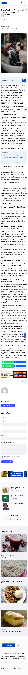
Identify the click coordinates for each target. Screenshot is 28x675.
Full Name (3, 421)
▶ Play (24, 80)
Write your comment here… (7, 442)
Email (2, 428)
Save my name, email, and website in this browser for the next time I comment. (13, 457)
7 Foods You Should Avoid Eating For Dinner (12, 162)
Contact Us (8, 671)
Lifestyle (7, 26)
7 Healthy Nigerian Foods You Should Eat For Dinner (12, 158)
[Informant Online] (5, 2)
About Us (3, 671)
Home (2, 26)
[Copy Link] (6, 19)
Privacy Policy (21, 671)
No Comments (5, 401)
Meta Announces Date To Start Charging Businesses (17, 496)
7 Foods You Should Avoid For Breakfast (11, 631)
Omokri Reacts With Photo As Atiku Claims (18, 487)
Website (3, 435)
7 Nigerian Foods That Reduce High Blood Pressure (14, 155)
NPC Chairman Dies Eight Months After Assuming (17, 504)
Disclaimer (14, 671)
